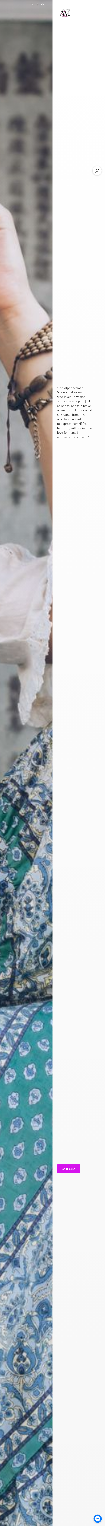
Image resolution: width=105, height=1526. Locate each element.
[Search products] (97, 170)
